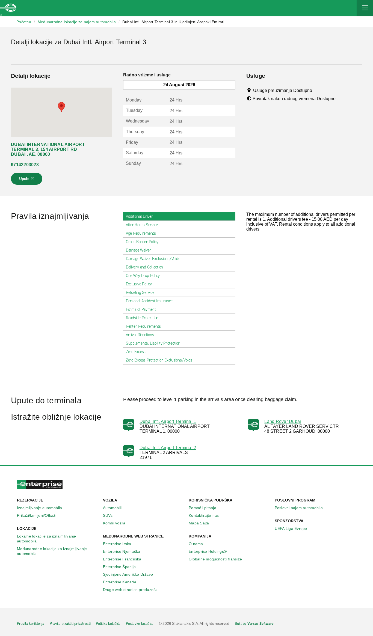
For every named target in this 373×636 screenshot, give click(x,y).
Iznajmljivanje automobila (39, 508)
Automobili (112, 508)
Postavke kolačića (139, 623)
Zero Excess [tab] (136, 351)
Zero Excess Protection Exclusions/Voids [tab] (159, 360)
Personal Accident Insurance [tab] (149, 301)
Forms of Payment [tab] (141, 309)
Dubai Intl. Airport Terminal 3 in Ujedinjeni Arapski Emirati (173, 22)
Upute (27, 180)
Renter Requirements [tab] (143, 326)
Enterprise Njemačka (121, 551)
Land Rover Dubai (282, 421)
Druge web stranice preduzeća (130, 589)
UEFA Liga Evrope (291, 528)
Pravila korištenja (30, 623)
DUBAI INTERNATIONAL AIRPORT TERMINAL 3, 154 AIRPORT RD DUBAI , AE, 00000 (48, 149)
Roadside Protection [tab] (142, 318)
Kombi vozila (114, 523)
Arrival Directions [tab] (140, 335)
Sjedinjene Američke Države (128, 574)
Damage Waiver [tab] (138, 250)
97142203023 (25, 164)
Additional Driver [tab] (139, 216)
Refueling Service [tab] (140, 292)
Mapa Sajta (199, 523)
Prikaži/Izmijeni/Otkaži (36, 515)
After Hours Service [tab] (142, 225)
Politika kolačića (108, 623)
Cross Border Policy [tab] (142, 241)
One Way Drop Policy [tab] (143, 275)
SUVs (108, 515)
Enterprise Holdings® (208, 551)
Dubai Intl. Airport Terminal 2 (168, 447)
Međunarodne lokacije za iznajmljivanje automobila (52, 551)
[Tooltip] (317, 90)
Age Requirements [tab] (141, 233)
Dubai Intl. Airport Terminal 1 (168, 421)
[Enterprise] (8, 8)
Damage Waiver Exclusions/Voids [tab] (153, 258)
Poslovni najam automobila (299, 508)
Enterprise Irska (117, 544)
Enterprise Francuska (122, 559)
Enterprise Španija (119, 567)
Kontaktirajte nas (204, 515)
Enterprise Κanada (119, 582)
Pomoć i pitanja (202, 508)
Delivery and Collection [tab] (144, 267)
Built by (254, 623)
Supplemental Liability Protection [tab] (153, 343)
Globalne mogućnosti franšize (215, 559)
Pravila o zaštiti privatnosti (70, 623)
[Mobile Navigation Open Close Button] (365, 8)
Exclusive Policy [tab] (139, 284)
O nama (196, 544)
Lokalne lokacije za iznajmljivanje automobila (46, 538)
